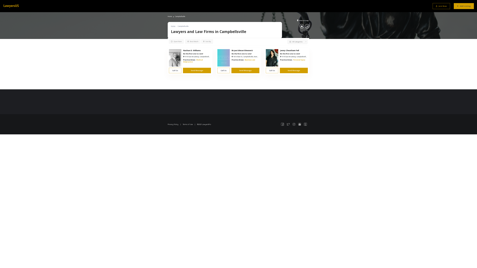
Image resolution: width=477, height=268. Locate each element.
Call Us (175, 70)
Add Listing (465, 6)
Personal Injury (299, 60)
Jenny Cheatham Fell (289, 50)
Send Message (197, 70)
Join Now (443, 6)
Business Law (250, 60)
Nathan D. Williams (192, 50)
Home (170, 16)
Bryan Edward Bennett (242, 50)
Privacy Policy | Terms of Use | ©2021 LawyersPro (189, 124)
